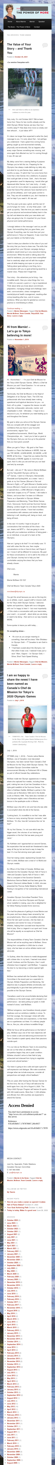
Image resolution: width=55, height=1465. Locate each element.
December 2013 (13, 1358)
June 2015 (11, 1321)
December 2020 (13, 1256)
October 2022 (12, 1228)
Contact (37, 27)
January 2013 (12, 1389)
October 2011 (12, 1426)
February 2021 (13, 1251)
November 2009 (13, 1454)
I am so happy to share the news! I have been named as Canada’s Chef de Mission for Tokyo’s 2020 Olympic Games (22, 685)
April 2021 (11, 1245)
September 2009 (13, 1460)
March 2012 (11, 1412)
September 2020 (13, 1265)
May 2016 (11, 1313)
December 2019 (13, 1282)
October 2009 (12, 1457)
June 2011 (11, 1437)
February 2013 (13, 1386)
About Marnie (21, 21)
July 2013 (11, 1372)
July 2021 (11, 1237)
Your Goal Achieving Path (17, 1207)
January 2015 (12, 1333)
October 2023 (12, 1220)
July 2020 (11, 1268)
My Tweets (11, 1192)
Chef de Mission (41, 311)
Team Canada (25, 313)
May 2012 (11, 1406)
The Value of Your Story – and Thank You (19, 48)
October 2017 (12, 1302)
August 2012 (12, 1398)
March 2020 (11, 1273)
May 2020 (11, 1271)
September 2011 (13, 1429)
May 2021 (11, 1242)
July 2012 (11, 1401)
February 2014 (13, 1353)
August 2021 (12, 1234)
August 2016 (12, 1310)
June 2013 (11, 1375)
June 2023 (11, 1223)
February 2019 (13, 1296)
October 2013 (12, 1364)
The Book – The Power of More (19, 27)
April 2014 (11, 1350)
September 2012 (13, 1395)
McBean (17, 1180)
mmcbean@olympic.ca (16, 591)
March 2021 (11, 1248)
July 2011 (11, 1434)
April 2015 (11, 1324)
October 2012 (12, 1392)
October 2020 (12, 1262)
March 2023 (11, 1225)
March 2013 (11, 1384)
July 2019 (11, 1290)
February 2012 (13, 1415)
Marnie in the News (21, 1178)
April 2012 (11, 1409)
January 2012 (12, 1417)
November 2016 (13, 1307)
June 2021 (11, 1240)
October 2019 (12, 1288)
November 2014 (13, 1338)
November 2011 (13, 1423)
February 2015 (13, 1330)
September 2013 (13, 1367)
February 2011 (13, 1440)
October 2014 (12, 1341)
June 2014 (11, 1347)
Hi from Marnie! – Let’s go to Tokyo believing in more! (19, 331)
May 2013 (11, 1378)
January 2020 (12, 1279)
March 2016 (11, 1319)
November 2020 (13, 1259)
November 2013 (13, 1361)
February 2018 (13, 1299)
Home (10, 21)
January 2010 (12, 1448)
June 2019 (11, 1293)
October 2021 (12, 1231)
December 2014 (13, 1336)
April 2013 (11, 1381)
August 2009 (12, 1463)
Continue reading (14, 308)
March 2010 (11, 1443)
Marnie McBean (13, 313)
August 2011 (12, 1432)
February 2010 (13, 1446)
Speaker (42, 21)
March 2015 (11, 1327)
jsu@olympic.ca (15, 1172)
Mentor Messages (21, 311)
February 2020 (13, 1276)
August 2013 (12, 1369)
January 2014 (12, 1355)
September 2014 (13, 1344)
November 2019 (13, 1285)
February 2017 (13, 1304)
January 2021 (12, 1254)
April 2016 (11, 1316)
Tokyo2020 (35, 313)
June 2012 (11, 1403)
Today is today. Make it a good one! (21, 1210)
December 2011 (13, 1420)
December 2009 (13, 1451)
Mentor (32, 21)
